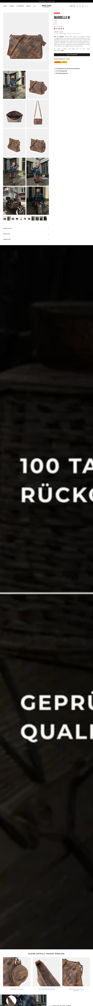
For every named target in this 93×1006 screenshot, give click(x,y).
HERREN (12, 6)
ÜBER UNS (72, 6)
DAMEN (5, 6)
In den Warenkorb (72, 54)
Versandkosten (62, 33)
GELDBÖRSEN (20, 6)
